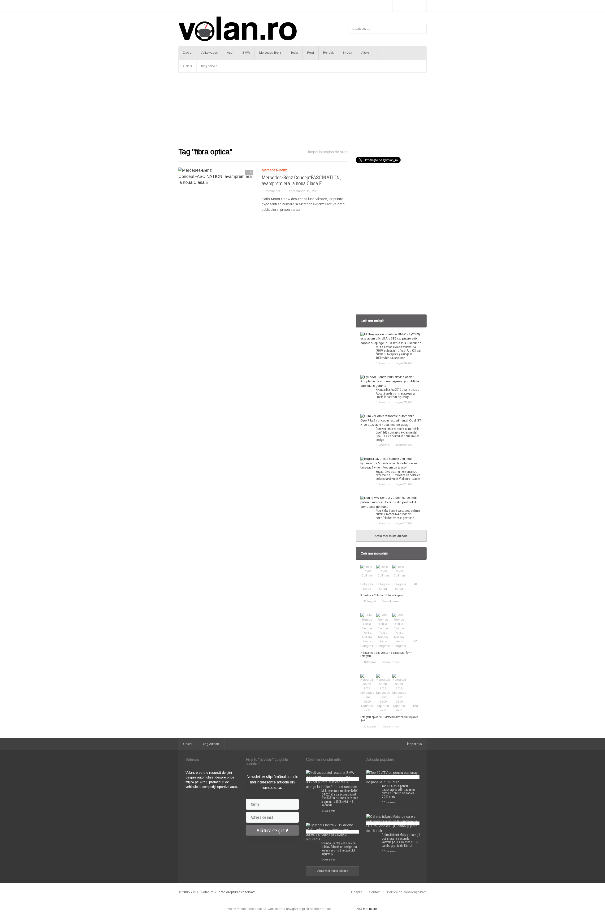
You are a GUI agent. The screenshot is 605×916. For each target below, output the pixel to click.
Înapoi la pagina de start (328, 152)
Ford (310, 52)
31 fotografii (370, 726)
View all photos (390, 601)
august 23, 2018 (404, 402)
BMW (246, 52)
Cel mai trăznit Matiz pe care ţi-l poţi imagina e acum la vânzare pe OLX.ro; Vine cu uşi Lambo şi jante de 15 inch (400, 840)
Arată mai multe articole (391, 536)
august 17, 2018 (404, 523)
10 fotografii (370, 662)
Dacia (187, 52)
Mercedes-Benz (270, 52)
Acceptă (344, 909)
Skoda (347, 52)
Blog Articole (209, 66)
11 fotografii (370, 601)
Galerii (187, 66)
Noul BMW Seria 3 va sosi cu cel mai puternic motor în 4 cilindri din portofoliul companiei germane (398, 514)
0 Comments (271, 191)
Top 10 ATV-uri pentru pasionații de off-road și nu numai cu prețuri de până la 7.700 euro (398, 791)
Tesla (294, 52)
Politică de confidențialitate (407, 892)
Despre (356, 892)
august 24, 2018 (404, 363)
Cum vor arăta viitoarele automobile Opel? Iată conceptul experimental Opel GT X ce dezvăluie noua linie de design (397, 434)
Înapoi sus (414, 744)
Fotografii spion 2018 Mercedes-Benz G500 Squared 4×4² (389, 718)
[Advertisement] (302, 110)
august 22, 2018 (404, 444)
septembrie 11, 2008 (304, 191)
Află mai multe (367, 909)
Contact (374, 892)
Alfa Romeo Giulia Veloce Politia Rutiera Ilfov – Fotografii (386, 654)
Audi (230, 52)
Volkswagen (209, 52)
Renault (328, 52)
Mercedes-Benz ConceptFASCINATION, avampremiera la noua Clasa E (301, 180)
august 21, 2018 (404, 484)
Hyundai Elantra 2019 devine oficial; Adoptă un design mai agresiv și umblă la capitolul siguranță (397, 393)
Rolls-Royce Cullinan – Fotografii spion (381, 595)
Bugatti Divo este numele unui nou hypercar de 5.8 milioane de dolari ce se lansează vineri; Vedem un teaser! (398, 475)
